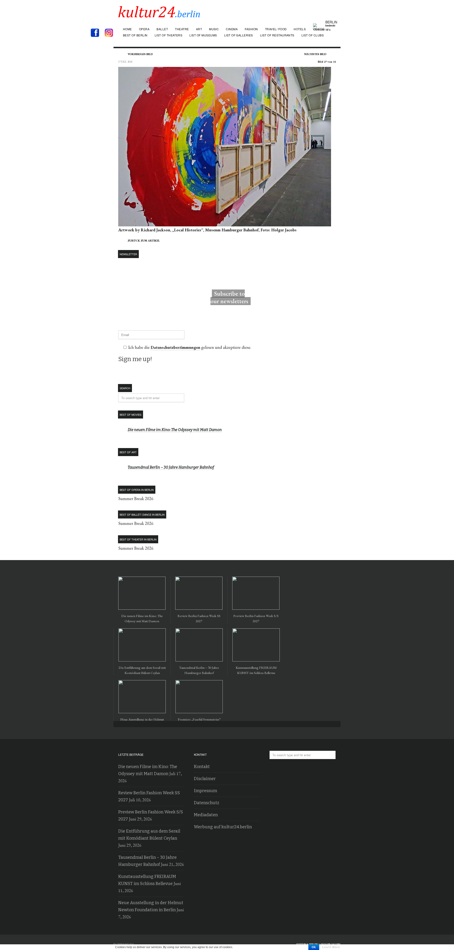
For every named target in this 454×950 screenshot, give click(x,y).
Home (127, 29)
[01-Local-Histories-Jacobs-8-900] (224, 223)
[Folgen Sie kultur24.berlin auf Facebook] (97, 33)
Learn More (331, 947)
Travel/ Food (276, 29)
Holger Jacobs (330, 944)
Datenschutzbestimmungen (175, 347)
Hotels (300, 29)
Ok (314, 947)
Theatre (182, 29)
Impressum (205, 790)
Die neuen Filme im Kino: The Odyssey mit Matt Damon (175, 430)
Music (214, 29)
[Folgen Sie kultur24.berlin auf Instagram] (110, 33)
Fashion (251, 29)
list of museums (203, 35)
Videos (318, 29)
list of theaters (169, 35)
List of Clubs (312, 35)
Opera (144, 29)
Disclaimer (205, 778)
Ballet (162, 29)
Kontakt (202, 766)
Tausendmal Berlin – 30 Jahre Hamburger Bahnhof (171, 467)
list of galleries (238, 35)
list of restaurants (277, 35)
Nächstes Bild (315, 54)
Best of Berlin (135, 35)
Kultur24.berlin (307, 944)
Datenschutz (206, 802)
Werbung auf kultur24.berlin (223, 826)
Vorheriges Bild (140, 54)
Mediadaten (206, 814)
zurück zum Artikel (144, 240)
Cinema (232, 29)
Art (199, 29)
